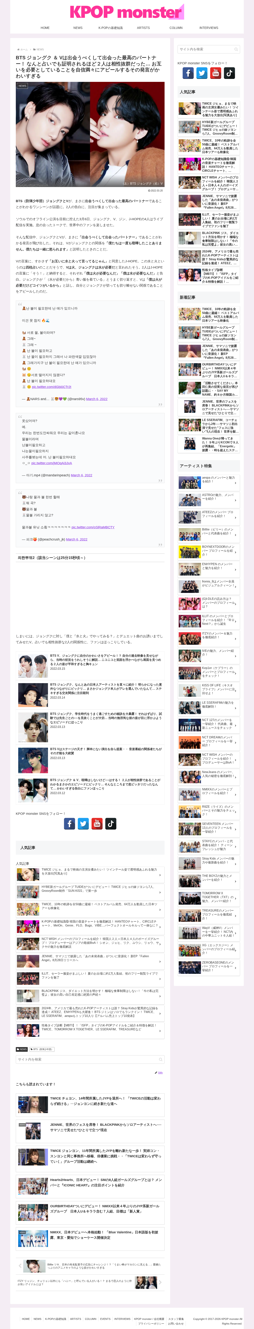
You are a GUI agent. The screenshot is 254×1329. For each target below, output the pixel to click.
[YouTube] (97, 824)
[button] (160, 1059)
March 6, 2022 (96, 399)
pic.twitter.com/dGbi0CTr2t (51, 387)
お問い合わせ (176, 1323)
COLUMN (90, 1318)
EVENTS (105, 1318)
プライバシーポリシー (151, 1323)
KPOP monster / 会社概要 (149, 1318)
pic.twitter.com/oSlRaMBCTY (93, 527)
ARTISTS (75, 1318)
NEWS (23, 1049)
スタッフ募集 (176, 1318)
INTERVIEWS (122, 1318)
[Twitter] (83, 824)
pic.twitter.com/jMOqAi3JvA (51, 463)
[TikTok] (111, 824)
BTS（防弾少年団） (43, 1049)
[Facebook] (69, 824)
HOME (26, 1318)
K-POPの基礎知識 (55, 1318)
